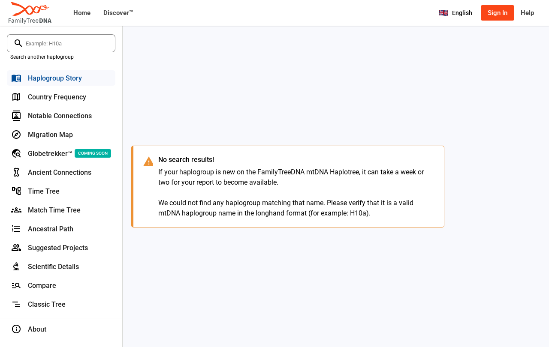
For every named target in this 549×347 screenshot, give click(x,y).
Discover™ (118, 13)
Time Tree (44, 191)
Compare (42, 285)
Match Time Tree (54, 210)
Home (81, 13)
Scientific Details (53, 267)
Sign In (497, 13)
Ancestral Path (50, 229)
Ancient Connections (59, 172)
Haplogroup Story (55, 78)
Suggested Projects (58, 248)
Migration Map (50, 135)
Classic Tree (47, 304)
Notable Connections (60, 116)
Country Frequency (57, 97)
